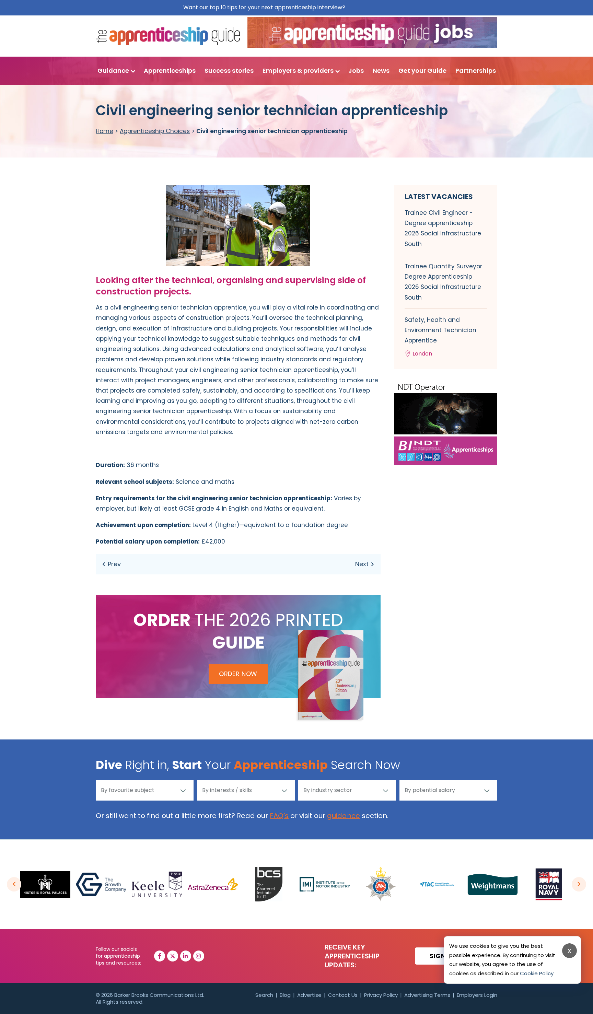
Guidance (113, 70)
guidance (343, 815)
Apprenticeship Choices (155, 131)
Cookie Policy (537, 973)
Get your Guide (422, 70)
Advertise (309, 995)
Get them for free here (378, 7)
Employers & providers (298, 70)
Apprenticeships (170, 70)
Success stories (229, 70)
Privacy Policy (381, 995)
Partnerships (475, 70)
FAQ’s (279, 815)
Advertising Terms (427, 995)
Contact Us (343, 995)
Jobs (356, 70)
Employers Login (477, 995)
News (381, 70)
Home (104, 131)
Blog (285, 995)
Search (264, 995)
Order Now (238, 673)
